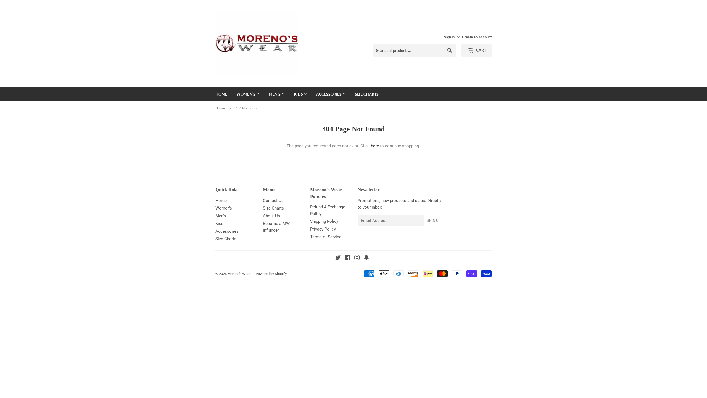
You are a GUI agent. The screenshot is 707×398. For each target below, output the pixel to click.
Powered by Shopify (271, 274)
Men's (275, 94)
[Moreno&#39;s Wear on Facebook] (347, 258)
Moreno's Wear (239, 274)
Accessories (329, 94)
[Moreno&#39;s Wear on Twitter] (338, 258)
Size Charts (367, 94)
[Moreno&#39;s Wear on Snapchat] (366, 258)
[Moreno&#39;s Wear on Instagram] (357, 258)
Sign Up (433, 221)
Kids (299, 94)
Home (221, 94)
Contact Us (273, 200)
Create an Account (477, 37)
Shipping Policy (324, 221)
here (375, 145)
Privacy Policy (323, 229)
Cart (480, 50)
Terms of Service (325, 236)
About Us (271, 215)
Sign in (449, 37)
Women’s (246, 94)
